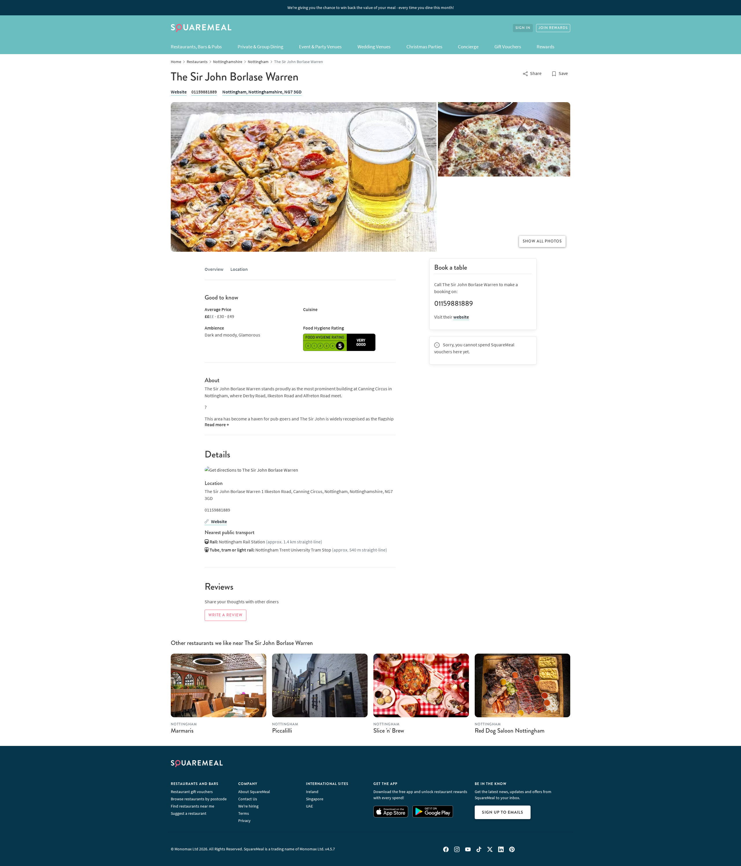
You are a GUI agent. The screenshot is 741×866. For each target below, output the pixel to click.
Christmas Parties (424, 46)
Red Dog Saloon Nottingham (509, 730)
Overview (214, 269)
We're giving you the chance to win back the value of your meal (370, 7)
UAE (309, 806)
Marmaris (182, 730)
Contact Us (247, 798)
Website (179, 92)
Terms (243, 813)
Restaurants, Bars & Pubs (196, 46)
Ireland (312, 791)
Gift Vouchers (507, 46)
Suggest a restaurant (188, 813)
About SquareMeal (254, 791)
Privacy (244, 820)
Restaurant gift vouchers (192, 791)
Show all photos (542, 241)
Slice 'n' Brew (388, 730)
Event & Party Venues (320, 46)
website (461, 317)
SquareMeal (201, 28)
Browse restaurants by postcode (199, 798)
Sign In (523, 27)
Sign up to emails (502, 812)
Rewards (545, 46)
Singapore (314, 798)
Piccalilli (282, 730)
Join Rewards (553, 27)
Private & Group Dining (260, 46)
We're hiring (248, 806)
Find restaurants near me (192, 806)
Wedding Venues (373, 46)
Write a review (225, 615)
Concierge (468, 46)
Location (239, 269)
